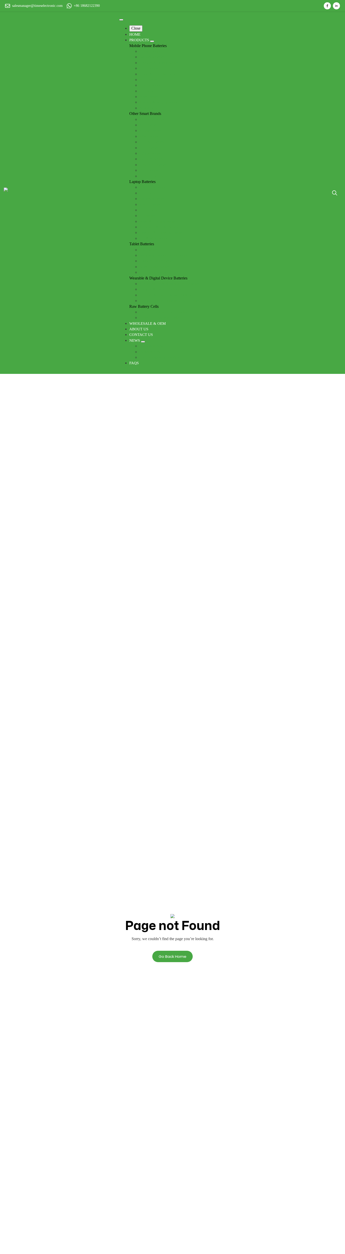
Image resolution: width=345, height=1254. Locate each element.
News (135, 340)
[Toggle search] (334, 192)
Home (134, 34)
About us (138, 329)
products (139, 40)
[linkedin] (336, 5)
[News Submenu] (143, 341)
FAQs (134, 363)
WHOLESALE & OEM (147, 323)
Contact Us (141, 335)
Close (135, 28)
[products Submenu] (152, 41)
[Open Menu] (121, 20)
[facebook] (327, 5)
